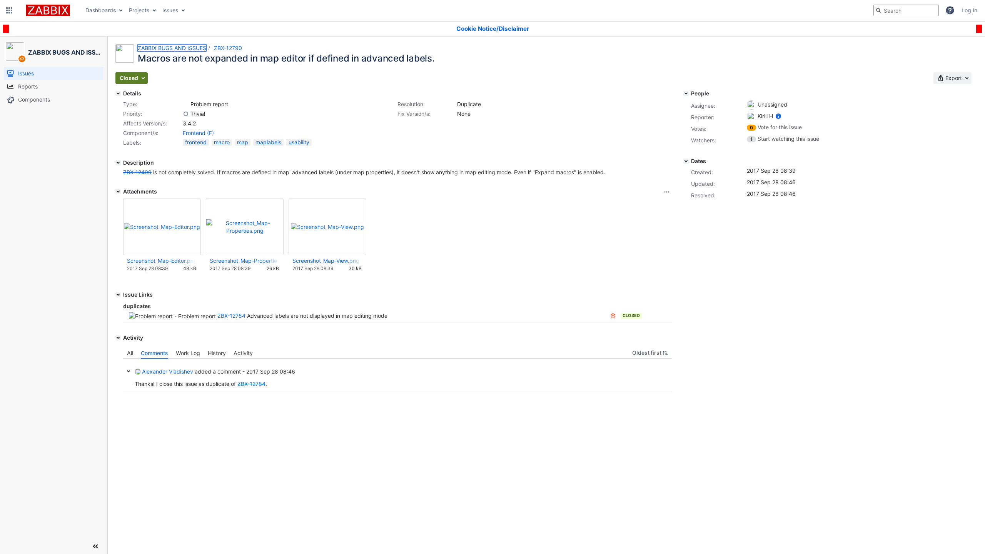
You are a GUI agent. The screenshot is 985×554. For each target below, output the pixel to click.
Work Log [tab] (188, 353)
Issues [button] (170, 10)
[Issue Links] (118, 294)
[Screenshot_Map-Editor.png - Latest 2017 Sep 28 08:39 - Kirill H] (162, 227)
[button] (9, 10)
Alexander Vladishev (167, 371)
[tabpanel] (397, 375)
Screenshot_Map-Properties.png (244, 260)
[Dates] (686, 161)
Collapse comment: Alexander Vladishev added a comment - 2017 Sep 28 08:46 (128, 371)
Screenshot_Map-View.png (325, 260)
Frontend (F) (198, 133)
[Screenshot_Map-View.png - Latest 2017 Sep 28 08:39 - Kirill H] (327, 227)
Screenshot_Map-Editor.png (161, 260)
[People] (686, 93)
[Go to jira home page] (48, 10)
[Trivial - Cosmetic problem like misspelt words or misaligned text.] (186, 114)
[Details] (118, 93)
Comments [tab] (154, 353)
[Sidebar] (95, 546)
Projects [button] (139, 10)
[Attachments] (118, 191)
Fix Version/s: (414, 113)
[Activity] (118, 337)
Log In (969, 10)
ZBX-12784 (231, 315)
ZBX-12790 (228, 48)
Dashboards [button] (100, 10)
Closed (631, 315)
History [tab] (217, 353)
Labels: (132, 142)
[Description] (118, 162)
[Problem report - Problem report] (186, 104)
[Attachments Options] (667, 192)
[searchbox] (906, 10)
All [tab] (130, 353)
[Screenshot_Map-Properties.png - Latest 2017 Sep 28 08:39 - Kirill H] (244, 227)
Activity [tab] (243, 353)
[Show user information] (778, 116)
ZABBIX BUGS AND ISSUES (172, 48)
